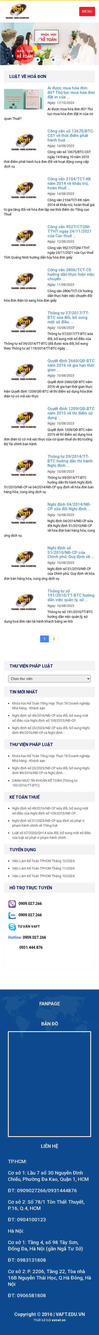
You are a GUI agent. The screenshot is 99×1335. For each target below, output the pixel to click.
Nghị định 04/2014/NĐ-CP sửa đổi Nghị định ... (69, 506)
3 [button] (69, 59)
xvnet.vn (59, 1320)
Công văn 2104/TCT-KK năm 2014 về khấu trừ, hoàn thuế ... (69, 183)
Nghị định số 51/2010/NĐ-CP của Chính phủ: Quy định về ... (71, 552)
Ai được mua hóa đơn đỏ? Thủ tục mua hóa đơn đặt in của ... (71, 92)
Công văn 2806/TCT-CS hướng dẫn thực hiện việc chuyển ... (71, 274)
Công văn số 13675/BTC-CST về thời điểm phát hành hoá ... (71, 135)
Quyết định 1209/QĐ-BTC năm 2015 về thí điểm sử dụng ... (71, 413)
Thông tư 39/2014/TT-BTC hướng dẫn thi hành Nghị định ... (70, 461)
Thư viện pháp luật (31, 744)
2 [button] (53, 59)
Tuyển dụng (23, 849)
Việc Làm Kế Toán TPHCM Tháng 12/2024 (43, 861)
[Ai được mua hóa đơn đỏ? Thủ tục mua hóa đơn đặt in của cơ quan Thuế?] (24, 99)
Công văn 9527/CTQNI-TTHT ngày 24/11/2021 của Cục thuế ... (70, 231)
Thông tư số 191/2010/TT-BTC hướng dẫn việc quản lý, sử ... (71, 595)
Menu (87, 11)
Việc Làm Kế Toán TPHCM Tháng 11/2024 (43, 868)
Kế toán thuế (25, 797)
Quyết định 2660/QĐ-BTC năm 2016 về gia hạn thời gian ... (71, 365)
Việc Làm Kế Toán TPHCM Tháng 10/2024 (43, 876)
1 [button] (37, 59)
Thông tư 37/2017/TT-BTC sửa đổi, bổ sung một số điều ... (68, 317)
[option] (49, 43)
